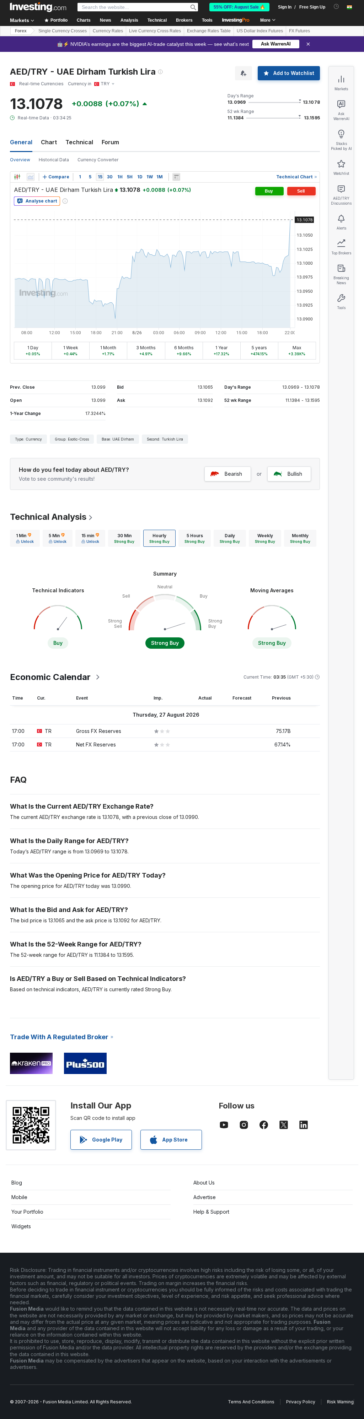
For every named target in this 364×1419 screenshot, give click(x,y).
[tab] (25, 538)
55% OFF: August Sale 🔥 (239, 7)
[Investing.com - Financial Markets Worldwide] (38, 7)
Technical (79, 142)
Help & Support (211, 1212)
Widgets (21, 1226)
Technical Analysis (48, 517)
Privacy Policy (300, 1401)
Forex (21, 30)
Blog (16, 1183)
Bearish (233, 474)
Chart (49, 142)
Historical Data (54, 159)
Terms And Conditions (251, 1401)
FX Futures (299, 30)
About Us (204, 1183)
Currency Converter (97, 159)
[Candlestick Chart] (17, 177)
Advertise (204, 1197)
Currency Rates (108, 30)
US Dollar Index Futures (260, 30)
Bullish (295, 474)
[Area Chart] (30, 177)
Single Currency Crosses (62, 30)
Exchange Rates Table (209, 30)
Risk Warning (340, 1401)
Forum (110, 142)
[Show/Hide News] (176, 177)
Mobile (19, 1197)
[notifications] (336, 6)
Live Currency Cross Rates (155, 30)
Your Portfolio (27, 1212)
